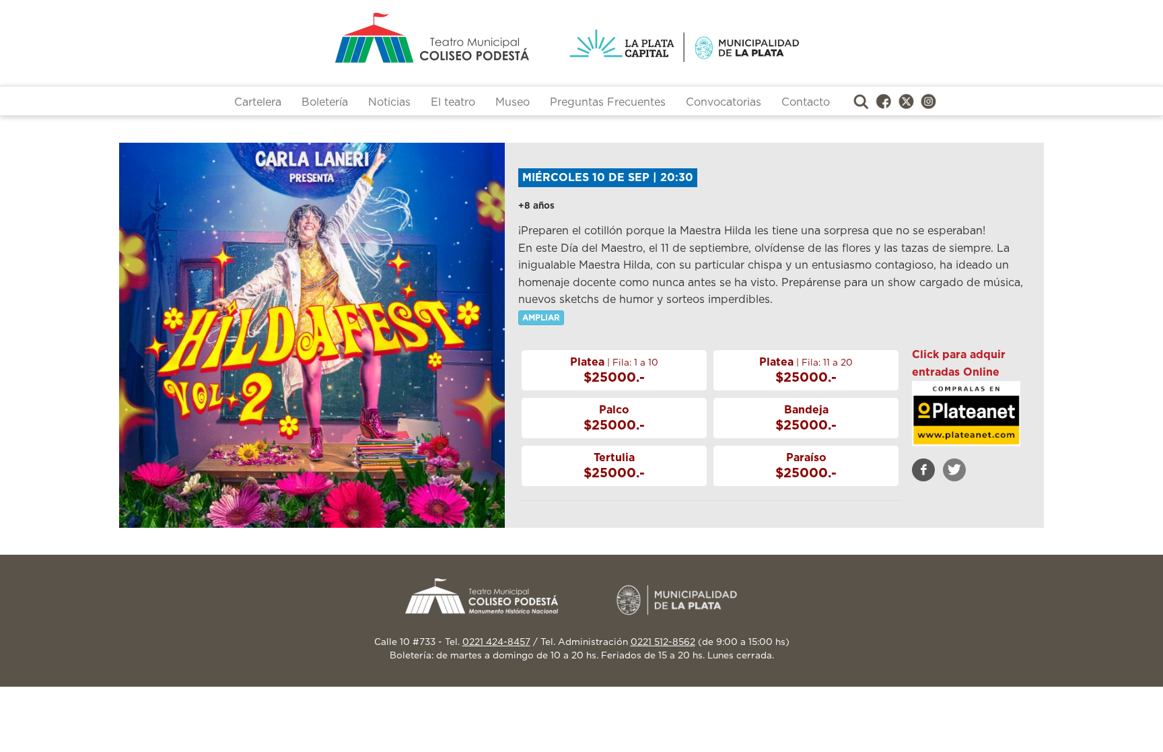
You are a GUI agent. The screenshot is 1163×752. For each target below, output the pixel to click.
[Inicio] (379, 38)
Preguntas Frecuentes (608, 102)
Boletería (325, 102)
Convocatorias (723, 102)
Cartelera (257, 102)
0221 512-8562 (663, 642)
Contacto (805, 102)
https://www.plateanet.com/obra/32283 (966, 414)
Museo (512, 102)
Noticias (389, 102)
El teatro (453, 102)
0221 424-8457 (496, 642)
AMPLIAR (541, 318)
